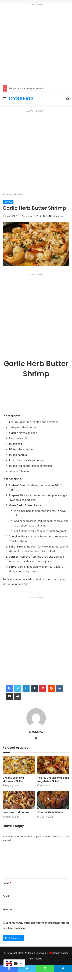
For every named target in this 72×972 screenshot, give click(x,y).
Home (8, 194)
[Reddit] (51, 688)
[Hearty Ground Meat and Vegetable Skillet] (53, 765)
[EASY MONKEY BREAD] (53, 800)
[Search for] (67, 100)
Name (7, 883)
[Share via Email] (9, 696)
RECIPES (18, 194)
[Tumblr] (34, 688)
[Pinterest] (42, 688)
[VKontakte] (59, 688)
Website (7, 909)
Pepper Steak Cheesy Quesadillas (27, 88)
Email (7, 896)
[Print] (17, 696)
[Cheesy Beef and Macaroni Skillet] (19, 765)
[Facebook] (9, 688)
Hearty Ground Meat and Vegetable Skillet (53, 779)
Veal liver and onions (16, 812)
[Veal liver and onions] (19, 800)
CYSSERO (12, 216)
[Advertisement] (36, 46)
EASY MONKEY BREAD (50, 812)
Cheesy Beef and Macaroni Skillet (13, 779)
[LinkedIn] (26, 688)
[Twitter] (17, 688)
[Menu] (4, 100)
